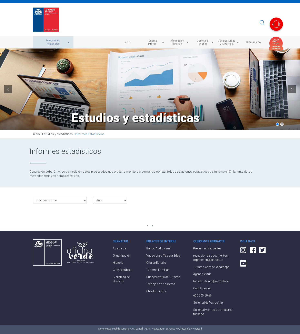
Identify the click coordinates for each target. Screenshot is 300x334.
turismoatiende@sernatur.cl (211, 281)
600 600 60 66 (202, 295)
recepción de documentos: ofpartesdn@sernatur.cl (210, 257)
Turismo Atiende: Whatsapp (211, 267)
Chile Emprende (156, 291)
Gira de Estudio (156, 262)
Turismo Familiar (157, 269)
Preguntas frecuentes (207, 248)
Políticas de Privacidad (189, 328)
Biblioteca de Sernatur (121, 279)
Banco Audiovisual (158, 248)
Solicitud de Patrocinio (208, 302)
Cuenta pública (122, 269)
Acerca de (119, 248)
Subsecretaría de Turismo (163, 277)
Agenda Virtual (202, 274)
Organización (122, 255)
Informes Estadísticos (89, 134)
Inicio (36, 134)
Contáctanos (202, 288)
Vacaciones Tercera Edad (163, 255)
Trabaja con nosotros (160, 284)
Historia (118, 262)
